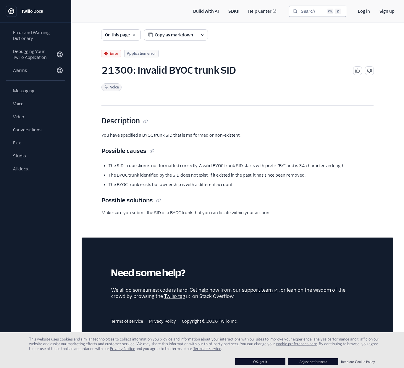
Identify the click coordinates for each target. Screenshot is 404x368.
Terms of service (127, 321)
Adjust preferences (313, 362)
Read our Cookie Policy (358, 362)
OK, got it (260, 362)
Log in (364, 11)
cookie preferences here (296, 343)
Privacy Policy (162, 321)
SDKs (233, 11)
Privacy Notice (122, 348)
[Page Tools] (202, 35)
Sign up (387, 11)
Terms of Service (207, 348)
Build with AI (206, 11)
